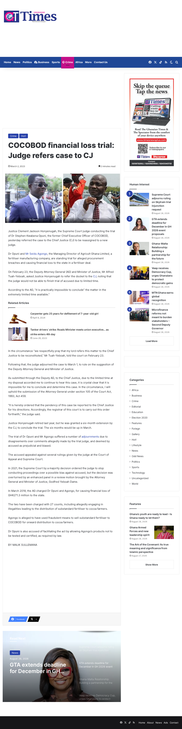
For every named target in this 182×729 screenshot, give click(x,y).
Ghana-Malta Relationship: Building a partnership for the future (161, 251)
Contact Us (101, 62)
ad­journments (91, 436)
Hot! (23, 136)
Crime (69, 62)
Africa (79, 62)
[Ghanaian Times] (30, 15)
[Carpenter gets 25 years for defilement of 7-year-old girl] (18, 318)
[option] (62, 666)
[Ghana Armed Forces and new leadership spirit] (164, 532)
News (17, 62)
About (150, 722)
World (135, 483)
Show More (151, 564)
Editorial (136, 406)
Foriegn (136, 428)
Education (137, 412)
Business (43, 62)
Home (7, 62)
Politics (27, 62)
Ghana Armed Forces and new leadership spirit (139, 531)
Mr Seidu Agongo (36, 253)
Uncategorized (140, 478)
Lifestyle (136, 445)
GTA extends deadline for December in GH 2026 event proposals (38, 667)
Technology (138, 472)
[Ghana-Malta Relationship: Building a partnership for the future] (139, 248)
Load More (151, 341)
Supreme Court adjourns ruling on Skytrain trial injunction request (161, 202)
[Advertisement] (121, 28)
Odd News (137, 456)
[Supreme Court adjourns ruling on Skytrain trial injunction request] (139, 199)
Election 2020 (140, 417)
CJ (94, 276)
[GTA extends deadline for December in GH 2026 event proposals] (139, 224)
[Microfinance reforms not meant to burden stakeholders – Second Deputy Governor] (139, 314)
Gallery (136, 434)
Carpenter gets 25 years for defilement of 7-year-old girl (64, 313)
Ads (166, 722)
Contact (174, 722)
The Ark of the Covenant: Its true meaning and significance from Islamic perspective (149, 548)
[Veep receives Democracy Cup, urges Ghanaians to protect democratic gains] (139, 273)
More (88, 62)
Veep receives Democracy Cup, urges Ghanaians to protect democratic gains (162, 276)
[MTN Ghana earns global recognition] (139, 297)
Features (137, 423)
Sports (56, 62)
